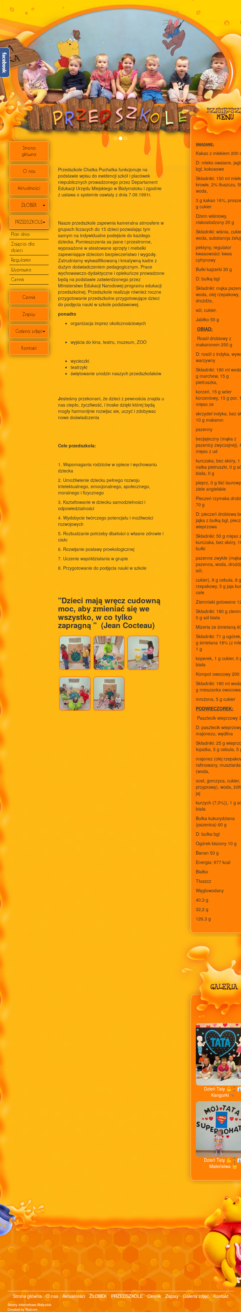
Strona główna (29, 151)
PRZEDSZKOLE (29, 222)
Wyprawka (21, 269)
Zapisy (28, 314)
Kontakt (29, 348)
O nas (29, 171)
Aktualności (29, 188)
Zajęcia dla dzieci (23, 247)
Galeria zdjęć (29, 331)
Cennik (17, 279)
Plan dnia (20, 234)
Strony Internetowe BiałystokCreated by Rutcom (29, 1307)
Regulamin (21, 260)
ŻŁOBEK (29, 205)
